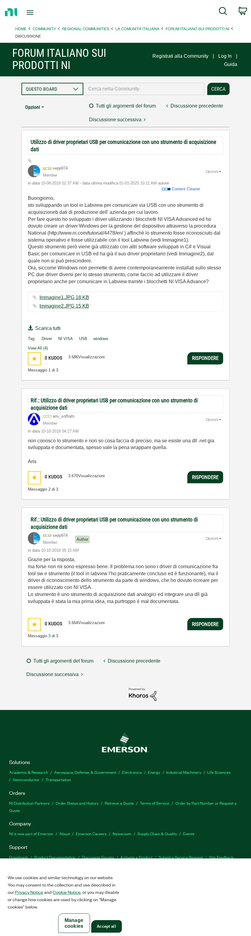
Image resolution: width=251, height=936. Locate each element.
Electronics (132, 772)
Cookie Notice (67, 892)
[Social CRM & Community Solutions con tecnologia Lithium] (142, 694)
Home (21, 28)
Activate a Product (136, 857)
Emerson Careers (91, 833)
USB (83, 338)
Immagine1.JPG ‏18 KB (64, 297)
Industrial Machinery (183, 772)
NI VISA (65, 338)
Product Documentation (55, 857)
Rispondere (205, 358)
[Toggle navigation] (38, 13)
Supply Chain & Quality (157, 833)
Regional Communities (85, 28)
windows (100, 338)
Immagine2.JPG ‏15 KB (64, 306)
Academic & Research (28, 772)
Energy (154, 772)
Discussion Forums (98, 857)
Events (188, 833)
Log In (225, 56)
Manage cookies (74, 923)
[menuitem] (223, 12)
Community (44, 28)
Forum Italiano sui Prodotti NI (197, 28)
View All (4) (38, 348)
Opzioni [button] (32, 107)
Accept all (106, 926)
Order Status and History (77, 803)
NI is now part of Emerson (31, 833)
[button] (34, 359)
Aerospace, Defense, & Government (85, 772)
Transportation (58, 779)
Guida (230, 64)
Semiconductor (26, 779)
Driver (47, 338)
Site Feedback (221, 857)
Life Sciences (218, 772)
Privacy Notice (29, 892)
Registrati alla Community (180, 56)
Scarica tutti (48, 328)
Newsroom (122, 833)
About (64, 833)
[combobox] (143, 89)
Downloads (18, 857)
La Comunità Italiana (137, 28)
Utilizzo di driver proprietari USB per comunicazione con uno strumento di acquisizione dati (123, 145)
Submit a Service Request (181, 857)
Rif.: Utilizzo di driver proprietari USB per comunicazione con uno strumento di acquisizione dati (114, 404)
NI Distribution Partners (29, 803)
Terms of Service (154, 803)
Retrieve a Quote (119, 803)
